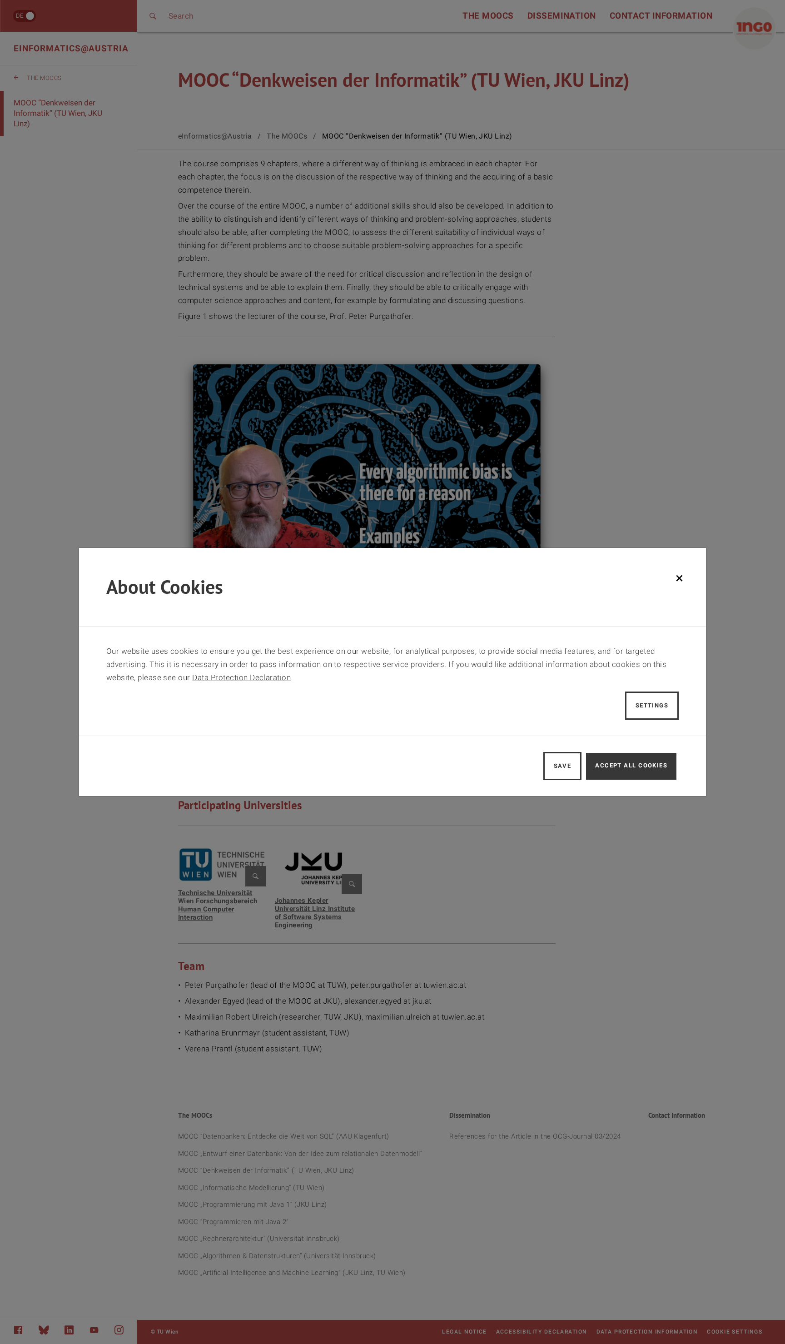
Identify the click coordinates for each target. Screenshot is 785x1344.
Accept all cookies (631, 765)
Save (562, 765)
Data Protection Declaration (241, 677)
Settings (652, 705)
